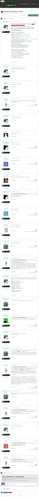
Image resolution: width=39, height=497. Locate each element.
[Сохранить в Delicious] (7, 492)
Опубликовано (15, 21)
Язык (19, 495)
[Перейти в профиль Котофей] (6, 180)
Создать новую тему (23, 15)
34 (6, 253)
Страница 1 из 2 (11, 18)
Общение (17, 12)
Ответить (33, 15)
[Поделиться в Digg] (6, 492)
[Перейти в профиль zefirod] (6, 230)
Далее (5, 18)
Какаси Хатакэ (22, 317)
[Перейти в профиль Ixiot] (6, 446)
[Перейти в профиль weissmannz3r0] (6, 147)
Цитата (14, 62)
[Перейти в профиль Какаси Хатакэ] (6, 246)
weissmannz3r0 (22, 193)
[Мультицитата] (11, 62)
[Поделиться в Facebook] (4, 492)
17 (6, 269)
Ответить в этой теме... (11, 484)
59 (6, 33)
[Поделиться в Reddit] (9, 492)
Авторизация (3, 9)
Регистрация (34, 3)
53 (6, 220)
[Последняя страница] (7, 18)
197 (6, 327)
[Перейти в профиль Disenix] (6, 104)
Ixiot (20, 459)
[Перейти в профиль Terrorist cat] (2, 12)
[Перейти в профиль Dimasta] (6, 164)
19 (6, 236)
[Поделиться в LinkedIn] (1, 492)
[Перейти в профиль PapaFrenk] (6, 320)
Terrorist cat (21, 259)
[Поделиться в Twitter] (3, 492)
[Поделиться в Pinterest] (11, 492)
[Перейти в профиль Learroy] (6, 213)
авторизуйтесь (30, 478)
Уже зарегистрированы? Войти (25, 3)
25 (6, 170)
